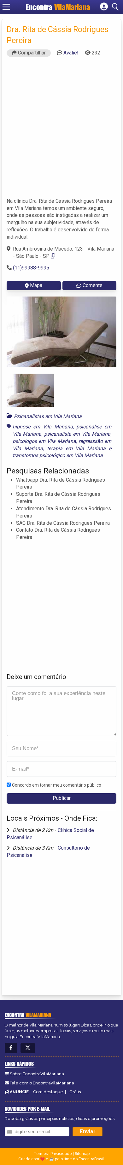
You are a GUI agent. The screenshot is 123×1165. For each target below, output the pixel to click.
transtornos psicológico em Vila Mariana (58, 455)
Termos (41, 1153)
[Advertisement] (61, 130)
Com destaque (48, 1091)
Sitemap (82, 1153)
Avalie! (71, 53)
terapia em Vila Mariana (76, 448)
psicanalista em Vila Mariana (77, 434)
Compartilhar (31, 53)
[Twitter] (27, 1048)
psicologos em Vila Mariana (44, 441)
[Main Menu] (6, 7)
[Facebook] (11, 1048)
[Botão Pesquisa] (116, 7)
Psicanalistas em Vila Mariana (48, 416)
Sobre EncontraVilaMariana (37, 1074)
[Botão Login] (104, 7)
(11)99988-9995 (31, 268)
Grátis (75, 1091)
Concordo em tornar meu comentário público (56, 785)
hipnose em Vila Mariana (43, 427)
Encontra (58, 7)
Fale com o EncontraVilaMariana (42, 1083)
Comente (92, 285)
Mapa (36, 285)
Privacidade (61, 1153)
